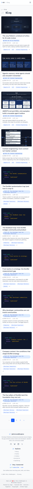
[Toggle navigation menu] (30, 2)
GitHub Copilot (17, 482)
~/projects (16, 458)
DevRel (5, 203)
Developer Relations (23, 201)
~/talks (16, 453)
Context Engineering (22, 49)
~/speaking (16, 460)
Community (6, 242)
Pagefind (7, 486)
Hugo (11, 484)
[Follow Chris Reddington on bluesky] (14, 444)
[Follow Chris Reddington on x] (22, 444)
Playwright (15, 486)
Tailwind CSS (18, 484)
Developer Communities (10, 366)
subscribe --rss (16, 467)
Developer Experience (9, 201)
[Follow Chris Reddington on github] (11, 444)
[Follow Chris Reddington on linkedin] (18, 444)
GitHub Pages (24, 486)
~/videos (16, 456)
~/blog (16, 451)
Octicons (26, 484)
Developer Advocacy (9, 410)
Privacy (19, 474)
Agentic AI (7, 49)
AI (13, 49)
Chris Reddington (20, 481)
